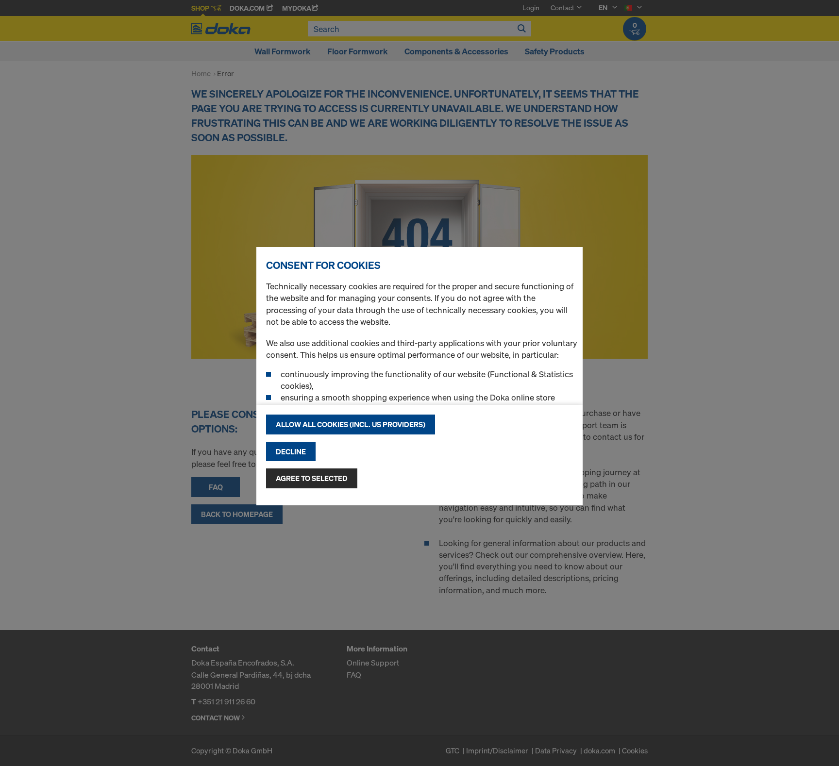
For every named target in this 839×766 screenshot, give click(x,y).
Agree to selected (312, 478)
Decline (291, 451)
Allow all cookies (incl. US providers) (350, 424)
